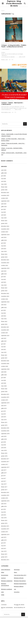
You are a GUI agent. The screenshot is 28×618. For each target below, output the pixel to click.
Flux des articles (19, 604)
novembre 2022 (5, 296)
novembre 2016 (5, 495)
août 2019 (3, 405)
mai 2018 (3, 445)
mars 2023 (4, 285)
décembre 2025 (5, 192)
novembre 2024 (5, 229)
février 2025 (4, 220)
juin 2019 (3, 411)
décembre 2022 (5, 293)
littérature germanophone (5, 584)
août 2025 (3, 204)
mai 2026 (3, 178)
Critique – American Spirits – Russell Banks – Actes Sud (14, 153)
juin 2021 (3, 344)
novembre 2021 (5, 330)
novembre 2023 (5, 262)
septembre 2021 (5, 335)
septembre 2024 (5, 234)
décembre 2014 (5, 559)
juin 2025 (3, 209)
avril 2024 (3, 248)
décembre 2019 (5, 394)
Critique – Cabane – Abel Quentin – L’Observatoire (12, 103)
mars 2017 (4, 484)
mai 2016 (3, 512)
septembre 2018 (5, 433)
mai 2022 (3, 313)
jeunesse (3, 578)
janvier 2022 (4, 324)
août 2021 (3, 338)
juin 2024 (3, 243)
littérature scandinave (6, 589)
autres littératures (5, 569)
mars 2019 (4, 419)
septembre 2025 (5, 201)
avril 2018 (3, 447)
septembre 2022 (5, 302)
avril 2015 (3, 548)
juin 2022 (3, 310)
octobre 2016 (4, 498)
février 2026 (4, 187)
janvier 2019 (4, 425)
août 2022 (3, 304)
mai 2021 (3, 346)
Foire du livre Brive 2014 (20, 575)
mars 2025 (4, 218)
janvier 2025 (4, 223)
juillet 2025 (4, 206)
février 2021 (4, 355)
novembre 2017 (5, 461)
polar (19, 43)
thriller (2, 595)
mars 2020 (4, 386)
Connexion (4, 604)
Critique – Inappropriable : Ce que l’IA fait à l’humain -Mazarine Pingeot (14, 135)
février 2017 (4, 487)
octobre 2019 (4, 400)
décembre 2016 (5, 492)
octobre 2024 (4, 232)
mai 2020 (3, 380)
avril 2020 (3, 383)
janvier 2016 (4, 523)
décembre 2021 (5, 327)
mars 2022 (4, 318)
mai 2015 (3, 545)
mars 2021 (4, 352)
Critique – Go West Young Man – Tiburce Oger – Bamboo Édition (13, 139)
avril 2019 (3, 416)
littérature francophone (7, 43)
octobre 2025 (4, 198)
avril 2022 (3, 316)
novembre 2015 (5, 529)
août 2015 (3, 537)
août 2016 (3, 503)
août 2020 (3, 372)
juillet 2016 (4, 506)
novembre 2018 (5, 430)
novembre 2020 (5, 363)
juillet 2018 (4, 439)
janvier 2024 (4, 257)
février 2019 (4, 422)
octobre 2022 (4, 299)
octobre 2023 (4, 265)
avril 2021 (3, 349)
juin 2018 (3, 442)
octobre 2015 (4, 531)
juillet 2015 (4, 540)
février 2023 (4, 288)
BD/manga (17, 569)
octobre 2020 (4, 366)
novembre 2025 (5, 195)
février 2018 (4, 453)
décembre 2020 (5, 360)
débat (2, 572)
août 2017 (3, 470)
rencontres (16, 592)
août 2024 (3, 237)
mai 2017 (3, 478)
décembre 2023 (5, 260)
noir (15, 43)
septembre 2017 (5, 467)
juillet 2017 (4, 473)
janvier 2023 (4, 290)
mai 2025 (3, 212)
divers (15, 572)
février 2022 (4, 321)
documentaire (4, 575)
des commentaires (7, 607)
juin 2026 (3, 175)
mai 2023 (3, 279)
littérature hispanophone (20, 583)
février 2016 (4, 520)
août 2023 (3, 271)
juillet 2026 (4, 173)
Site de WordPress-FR (19, 607)
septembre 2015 (5, 534)
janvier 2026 (4, 189)
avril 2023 (3, 282)
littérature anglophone (6, 581)
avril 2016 (3, 515)
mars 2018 (4, 450)
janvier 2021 (4, 358)
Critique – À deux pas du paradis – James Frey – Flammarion (13, 144)
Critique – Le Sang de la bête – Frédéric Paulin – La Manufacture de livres (13, 46)
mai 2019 (3, 414)
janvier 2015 (4, 557)
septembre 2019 (5, 402)
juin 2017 (3, 475)
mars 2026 (4, 184)
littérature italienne (18, 586)
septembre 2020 (5, 369)
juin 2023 (3, 276)
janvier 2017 (4, 489)
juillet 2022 (4, 307)
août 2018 (3, 436)
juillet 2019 (4, 408)
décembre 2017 (5, 459)
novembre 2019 (5, 397)
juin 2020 (3, 377)
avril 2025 (3, 215)
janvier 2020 (4, 391)
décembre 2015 (5, 526)
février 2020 (4, 388)
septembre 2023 (5, 268)
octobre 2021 (4, 332)
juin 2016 (3, 509)
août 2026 (3, 170)
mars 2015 (4, 551)
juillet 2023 (4, 274)
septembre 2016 (5, 501)
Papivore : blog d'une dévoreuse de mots (14, 3)
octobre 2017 (4, 464)
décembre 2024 (5, 226)
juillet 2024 (4, 240)
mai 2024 (3, 246)
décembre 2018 (5, 428)
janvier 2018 (4, 456)
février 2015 (4, 554)
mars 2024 (4, 251)
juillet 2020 (4, 374)
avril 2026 (3, 181)
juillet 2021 (4, 341)
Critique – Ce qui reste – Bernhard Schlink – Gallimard (12, 149)
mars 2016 (4, 517)
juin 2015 (3, 543)
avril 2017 (3, 481)
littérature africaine (18, 578)
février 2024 (4, 254)
